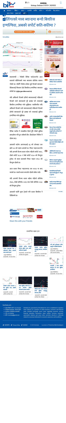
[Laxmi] (33, 31)
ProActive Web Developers (56, 325)
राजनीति (29, 10)
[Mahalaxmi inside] (53, 64)
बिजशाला (5, 76)
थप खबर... (60, 192)
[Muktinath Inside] (26, 124)
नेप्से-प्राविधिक (6, 37)
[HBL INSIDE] (53, 51)
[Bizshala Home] (4, 10)
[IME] (53, 43)
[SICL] (53, 47)
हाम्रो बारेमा (7, 325)
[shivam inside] (37, 124)
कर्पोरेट (35, 10)
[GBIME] (26, 216)
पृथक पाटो (18, 13)
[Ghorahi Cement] (14, 124)
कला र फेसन (10, 13)
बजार (22, 10)
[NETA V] (43, 4)
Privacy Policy (16, 325)
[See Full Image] (22, 55)
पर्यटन (40, 10)
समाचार (9, 10)
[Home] (12, 5)
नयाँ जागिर (48, 10)
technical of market (15, 213)
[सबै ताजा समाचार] (62, 75)
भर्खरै (24, 13)
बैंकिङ (16, 10)
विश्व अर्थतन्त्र (56, 10)
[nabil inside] (26, 70)
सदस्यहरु (25, 325)
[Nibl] (26, 210)
